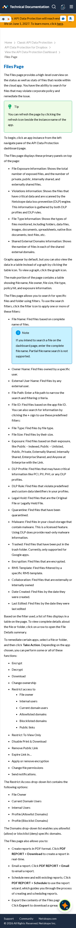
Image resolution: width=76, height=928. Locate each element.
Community (26, 918)
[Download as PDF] (71, 18)
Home (8, 42)
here (60, 23)
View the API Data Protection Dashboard (31, 52)
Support (9, 918)
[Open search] (54, 7)
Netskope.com (48, 918)
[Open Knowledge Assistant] (65, 905)
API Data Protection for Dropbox (26, 47)
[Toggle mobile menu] (71, 6)
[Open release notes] (63, 6)
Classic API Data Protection (34, 42)
